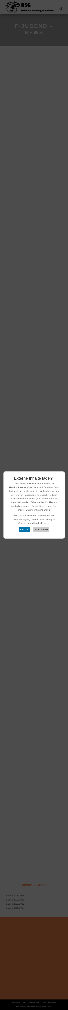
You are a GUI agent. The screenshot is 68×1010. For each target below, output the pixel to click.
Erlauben (24, 529)
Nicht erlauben (41, 529)
